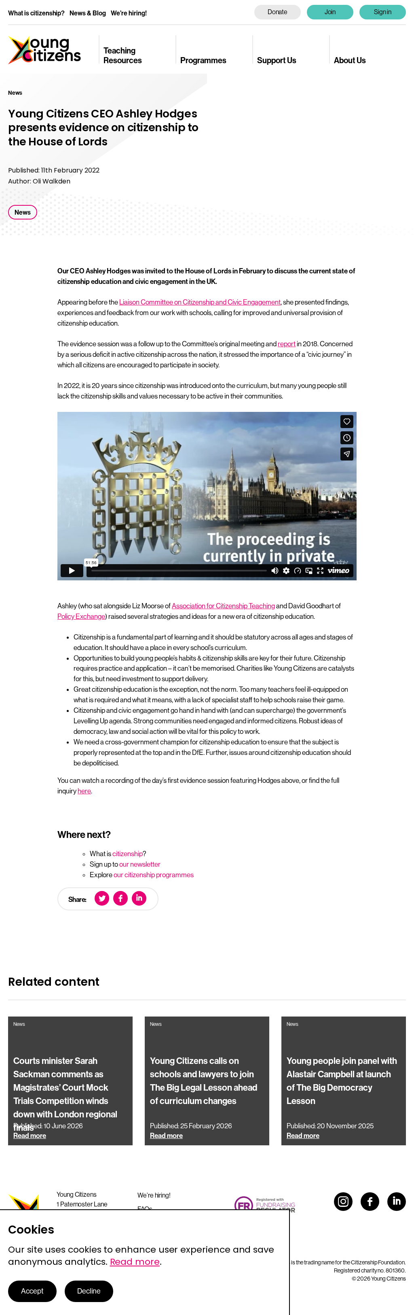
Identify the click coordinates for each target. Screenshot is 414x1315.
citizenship (127, 854)
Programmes (203, 60)
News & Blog (88, 13)
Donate (278, 12)
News (23, 212)
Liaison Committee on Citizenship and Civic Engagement (200, 302)
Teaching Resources (123, 55)
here (84, 791)
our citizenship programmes (154, 875)
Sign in (383, 12)
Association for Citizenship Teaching (223, 606)
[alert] (145, 1262)
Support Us (276, 60)
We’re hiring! (129, 13)
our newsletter (140, 864)
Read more (135, 1261)
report (287, 344)
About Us (350, 60)
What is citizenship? (36, 13)
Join (330, 12)
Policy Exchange (81, 616)
